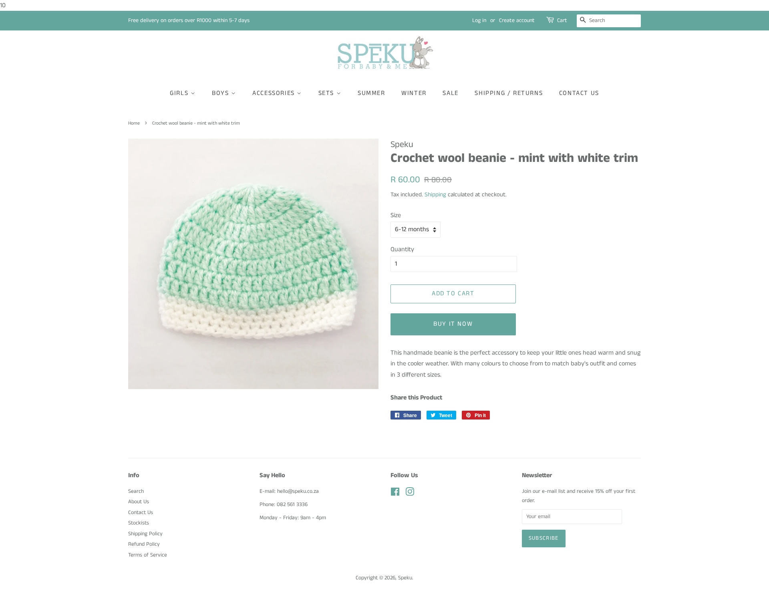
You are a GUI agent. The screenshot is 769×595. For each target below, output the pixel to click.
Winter (414, 93)
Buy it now (453, 324)
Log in (479, 20)
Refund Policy (144, 544)
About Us (138, 502)
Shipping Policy (145, 534)
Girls (180, 93)
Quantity (402, 249)
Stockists (138, 523)
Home (134, 123)
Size (396, 215)
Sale (450, 93)
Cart (562, 20)
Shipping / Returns (509, 93)
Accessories (274, 93)
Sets (327, 93)
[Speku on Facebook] (395, 494)
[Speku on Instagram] (409, 494)
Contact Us (579, 93)
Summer (371, 93)
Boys (221, 93)
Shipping (435, 194)
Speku (405, 578)
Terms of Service (147, 555)
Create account (517, 20)
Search (136, 491)
